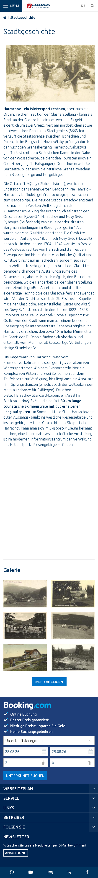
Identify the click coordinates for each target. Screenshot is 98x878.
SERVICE (11, 798)
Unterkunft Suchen (25, 776)
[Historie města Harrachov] (25, 593)
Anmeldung (15, 853)
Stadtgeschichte (22, 17)
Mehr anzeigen (49, 682)
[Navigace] (11, 6)
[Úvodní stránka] (52, 5)
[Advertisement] (49, 506)
